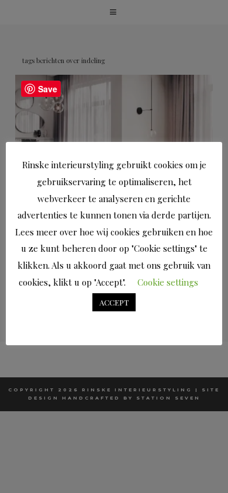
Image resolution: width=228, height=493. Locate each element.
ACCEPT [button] (114, 302)
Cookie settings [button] (167, 282)
